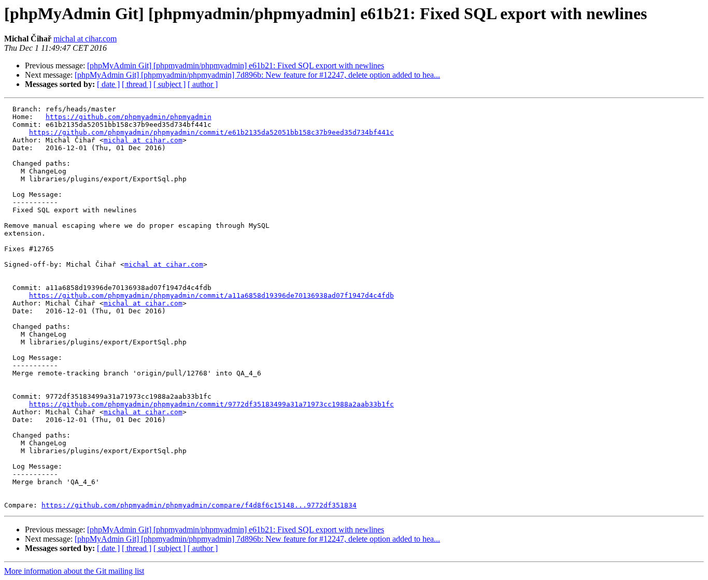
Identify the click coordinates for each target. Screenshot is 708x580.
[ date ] (108, 84)
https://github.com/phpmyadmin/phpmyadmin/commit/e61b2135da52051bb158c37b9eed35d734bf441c (211, 132)
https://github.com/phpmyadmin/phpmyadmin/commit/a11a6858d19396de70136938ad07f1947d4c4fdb (211, 295)
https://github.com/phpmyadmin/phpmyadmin (128, 117)
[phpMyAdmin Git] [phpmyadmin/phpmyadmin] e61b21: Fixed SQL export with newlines (235, 65)
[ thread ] (136, 84)
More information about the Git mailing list (74, 571)
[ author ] (203, 84)
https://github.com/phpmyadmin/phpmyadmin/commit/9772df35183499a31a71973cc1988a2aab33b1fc (211, 404)
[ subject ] (169, 84)
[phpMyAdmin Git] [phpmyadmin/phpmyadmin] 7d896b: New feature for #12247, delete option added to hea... (257, 74)
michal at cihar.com (85, 38)
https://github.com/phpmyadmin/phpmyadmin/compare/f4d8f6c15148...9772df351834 (199, 505)
